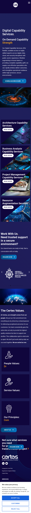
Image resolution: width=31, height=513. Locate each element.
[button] (2, 272)
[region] (15, 497)
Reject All (15, 509)
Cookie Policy (5, 473)
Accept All (15, 498)
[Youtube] (6, 463)
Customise (15, 503)
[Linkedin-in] (3, 463)
